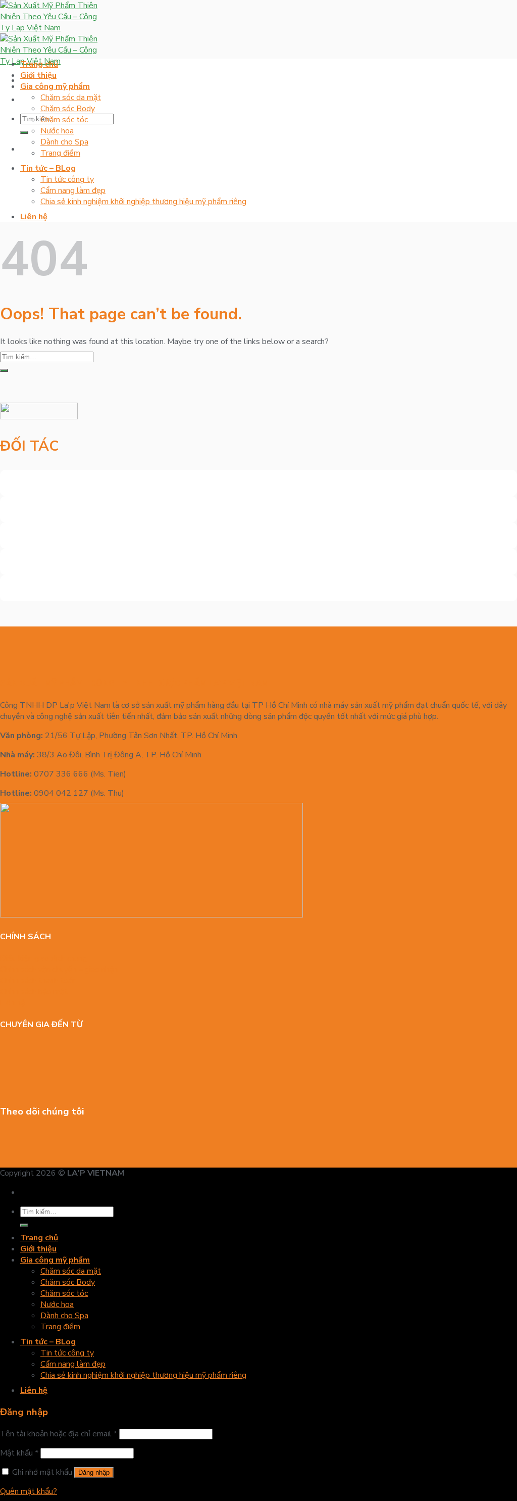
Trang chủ (39, 64)
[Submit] (24, 132)
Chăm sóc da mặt (70, 97)
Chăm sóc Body (67, 108)
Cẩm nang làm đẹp (73, 190)
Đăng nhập (94, 1472)
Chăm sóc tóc (64, 119)
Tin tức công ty (67, 179)
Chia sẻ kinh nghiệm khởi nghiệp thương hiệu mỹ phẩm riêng (143, 201)
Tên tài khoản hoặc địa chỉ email (58, 1433)
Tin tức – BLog (48, 168)
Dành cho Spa (64, 142)
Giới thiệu (38, 75)
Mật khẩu (19, 1453)
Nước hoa (57, 130)
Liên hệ (33, 216)
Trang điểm (60, 153)
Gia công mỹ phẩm (55, 86)
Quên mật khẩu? (28, 1491)
